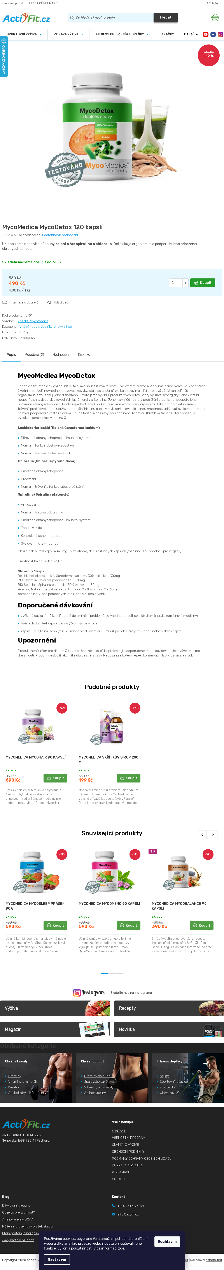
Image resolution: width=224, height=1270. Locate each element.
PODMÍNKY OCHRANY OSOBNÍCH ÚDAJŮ (142, 1159)
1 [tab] (104, 973)
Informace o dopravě (23, 302)
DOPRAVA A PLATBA (127, 1165)
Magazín (13, 1029)
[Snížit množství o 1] (180, 282)
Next (213, 834)
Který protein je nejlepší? (20, 1233)
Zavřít (26, 312)
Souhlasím (167, 1241)
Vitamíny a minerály (23, 1082)
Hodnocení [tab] (61, 355)
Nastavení (57, 1259)
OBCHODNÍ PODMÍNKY (43, 3)
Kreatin (13, 1087)
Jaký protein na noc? (18, 1240)
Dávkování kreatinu (16, 1205)
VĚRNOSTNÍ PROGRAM (128, 1138)
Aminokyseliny (95, 1093)
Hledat (166, 17)
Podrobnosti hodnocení (60, 235)
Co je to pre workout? (18, 1212)
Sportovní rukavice (174, 1082)
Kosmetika (167, 1087)
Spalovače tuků (95, 1082)
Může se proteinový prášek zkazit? (27, 1226)
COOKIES (118, 1179)
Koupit (206, 283)
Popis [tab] (11, 355)
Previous (202, 834)
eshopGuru (214, 1260)
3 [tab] (119, 973)
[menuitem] (23, 34)
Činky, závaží (169, 1093)
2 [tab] (112, 973)
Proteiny (14, 1076)
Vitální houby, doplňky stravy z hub (45, 327)
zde (121, 1248)
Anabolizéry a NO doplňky (27, 1093)
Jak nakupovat (12, 3)
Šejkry (164, 1076)
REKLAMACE (121, 1172)
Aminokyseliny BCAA (17, 1219)
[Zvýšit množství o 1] (186, 282)
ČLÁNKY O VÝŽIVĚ (125, 1145)
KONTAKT (119, 1131)
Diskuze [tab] (84, 355)
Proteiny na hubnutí (99, 1076)
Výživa (11, 1008)
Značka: (33, 321)
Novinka (127, 1029)
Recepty (127, 1008)
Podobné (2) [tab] (34, 355)
